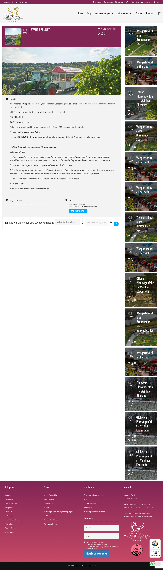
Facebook (110, 2)
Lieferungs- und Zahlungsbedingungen (58, 512)
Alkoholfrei (9, 524)
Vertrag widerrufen (51, 524)
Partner (139, 13)
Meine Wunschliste (51, 495)
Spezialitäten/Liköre (12, 520)
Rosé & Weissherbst (12, 503)
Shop (89, 13)
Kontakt (149, 13)
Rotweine (8, 495)
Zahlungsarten (49, 516)
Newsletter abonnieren (96, 553)
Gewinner (8, 512)
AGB (85, 499)
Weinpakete (9, 508)
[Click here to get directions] (116, 224)
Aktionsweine (9, 532)
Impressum (88, 508)
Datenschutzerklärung (92, 503)
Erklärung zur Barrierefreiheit (94, 512)
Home (80, 13)
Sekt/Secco (9, 516)
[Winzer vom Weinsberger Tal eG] (11, 14)
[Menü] (159, 540)
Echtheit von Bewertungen (93, 495)
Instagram (121, 2)
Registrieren (147, 2)
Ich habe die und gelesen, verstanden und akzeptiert (102, 546)
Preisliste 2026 (10, 528)
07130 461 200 (134, 2)
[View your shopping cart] (159, 13)
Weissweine (9, 499)
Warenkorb (48, 503)
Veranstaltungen (102, 13)
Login (157, 2)
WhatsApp (98, 2)
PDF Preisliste (49, 499)
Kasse (46, 508)
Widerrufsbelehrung (51, 520)
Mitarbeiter (123, 13)
